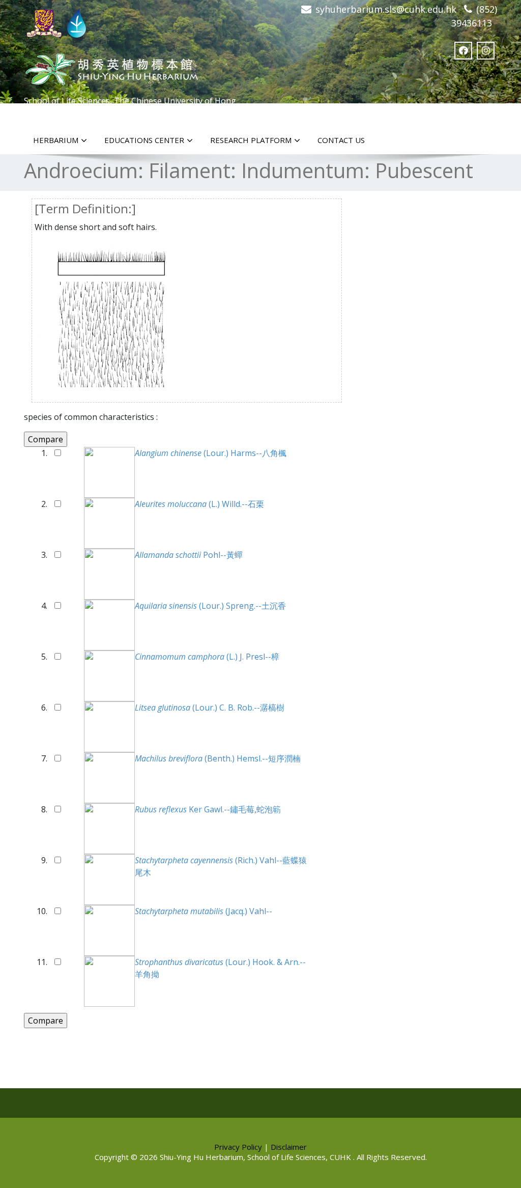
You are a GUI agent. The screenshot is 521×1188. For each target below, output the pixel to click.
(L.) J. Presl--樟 (207, 656)
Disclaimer (289, 1147)
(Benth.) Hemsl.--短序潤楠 (218, 758)
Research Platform (251, 140)
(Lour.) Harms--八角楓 (210, 453)
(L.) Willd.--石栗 (199, 504)
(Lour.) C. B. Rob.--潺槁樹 (209, 707)
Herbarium (55, 140)
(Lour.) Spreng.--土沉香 (210, 605)
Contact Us (341, 140)
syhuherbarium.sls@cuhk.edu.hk (385, 9)
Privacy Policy (238, 1147)
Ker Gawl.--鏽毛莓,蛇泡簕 (208, 809)
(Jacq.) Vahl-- (203, 911)
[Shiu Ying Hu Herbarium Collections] (111, 66)
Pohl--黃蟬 (189, 554)
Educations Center (144, 140)
